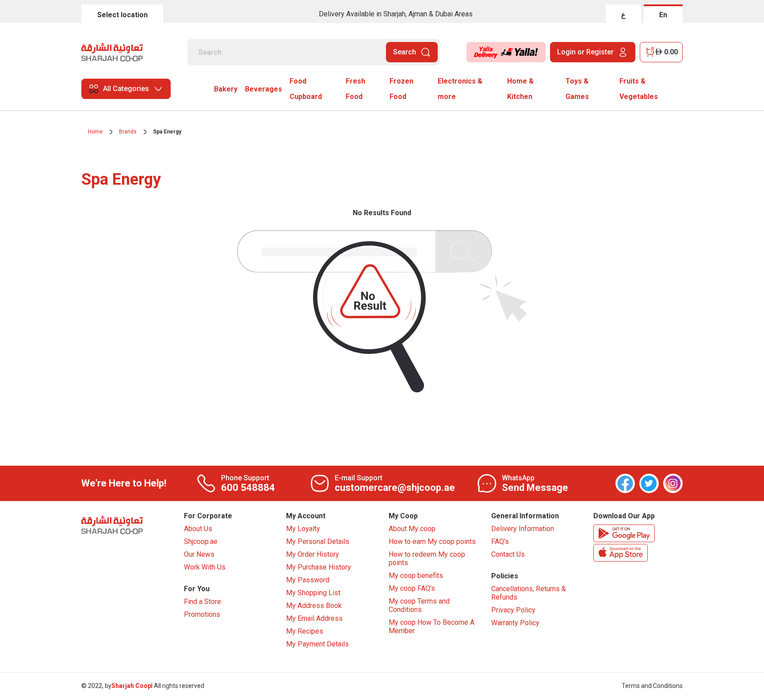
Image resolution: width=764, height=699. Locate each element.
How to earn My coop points (432, 541)
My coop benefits (416, 575)
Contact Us (508, 554)
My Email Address (314, 618)
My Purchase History (318, 567)
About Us (198, 528)
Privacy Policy (513, 610)
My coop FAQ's (412, 588)
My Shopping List (313, 593)
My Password (307, 580)
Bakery (225, 89)
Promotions (202, 614)
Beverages (263, 89)
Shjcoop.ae (201, 541)
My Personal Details (317, 541)
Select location (122, 15)
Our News (199, 554)
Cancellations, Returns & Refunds (528, 593)
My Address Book (314, 605)
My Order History (312, 554)
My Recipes (304, 631)
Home (95, 132)
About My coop (412, 528)
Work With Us (204, 567)
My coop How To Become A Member (431, 626)
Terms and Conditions (652, 685)
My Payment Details (317, 644)
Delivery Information (522, 528)
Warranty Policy (515, 623)
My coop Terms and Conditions (419, 605)
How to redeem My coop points (427, 558)
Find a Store (202, 601)
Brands (128, 132)
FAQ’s (500, 541)
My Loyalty (303, 528)
